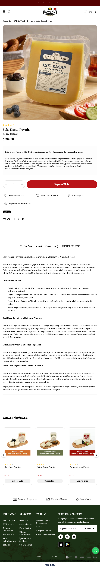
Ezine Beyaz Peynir (46, 467)
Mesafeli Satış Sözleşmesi (43, 521)
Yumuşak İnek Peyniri (80, 467)
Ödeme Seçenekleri (25, 533)
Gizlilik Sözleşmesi (45, 534)
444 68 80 (4, 3)
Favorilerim (25, 528)
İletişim (6, 545)
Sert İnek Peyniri (13, 467)
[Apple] (61, 544)
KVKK (39, 526)
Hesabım (23, 520)
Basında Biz (8, 534)
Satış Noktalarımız (9, 539)
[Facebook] (60, 536)
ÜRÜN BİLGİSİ (71, 246)
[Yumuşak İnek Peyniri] (82, 446)
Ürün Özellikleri (31, 246)
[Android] (67, 544)
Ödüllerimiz (8, 524)
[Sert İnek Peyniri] (17, 446)
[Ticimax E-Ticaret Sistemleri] (50, 565)
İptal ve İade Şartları (25, 539)
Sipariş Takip (25, 545)
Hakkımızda (9, 520)
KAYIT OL (89, 528)
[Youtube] (74, 536)
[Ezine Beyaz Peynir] (50, 446)
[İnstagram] (67, 536)
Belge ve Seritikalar (8, 529)
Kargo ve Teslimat (44, 530)
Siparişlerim (25, 524)
